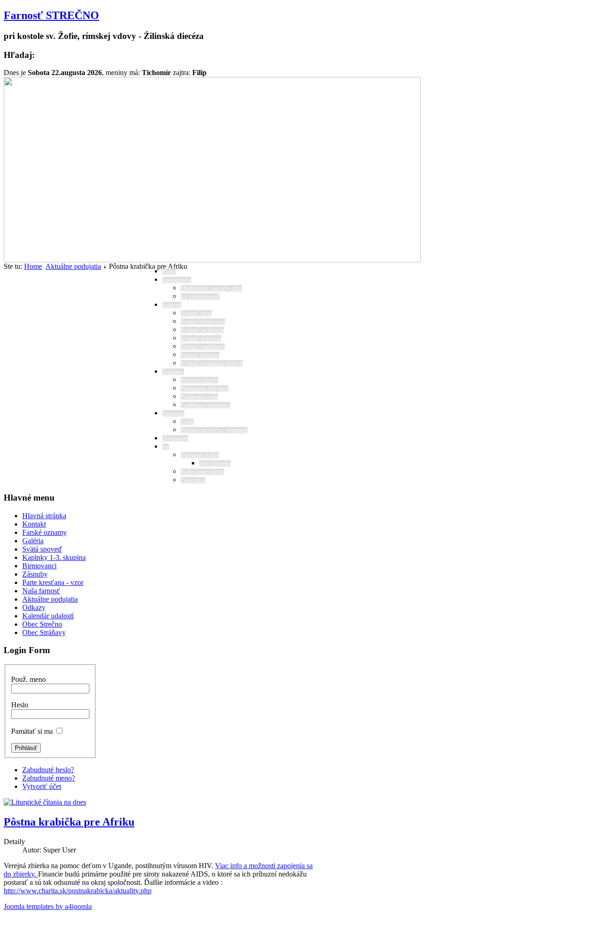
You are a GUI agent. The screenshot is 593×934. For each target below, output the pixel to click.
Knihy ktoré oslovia (202, 472)
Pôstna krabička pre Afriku (69, 822)
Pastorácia (173, 413)
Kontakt (34, 524)
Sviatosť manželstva (203, 346)
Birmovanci (39, 566)
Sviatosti (171, 305)
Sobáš (187, 422)
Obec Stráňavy (44, 632)
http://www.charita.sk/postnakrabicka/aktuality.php (77, 891)
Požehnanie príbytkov (204, 388)
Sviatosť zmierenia (201, 338)
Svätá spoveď (42, 549)
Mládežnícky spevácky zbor (211, 288)
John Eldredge (215, 463)
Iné (165, 447)
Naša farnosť (41, 591)
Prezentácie (193, 480)
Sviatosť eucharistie (202, 330)
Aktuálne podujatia (73, 266)
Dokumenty (175, 438)
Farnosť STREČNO (51, 15)
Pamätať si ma (32, 731)
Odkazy (33, 607)
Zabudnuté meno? (48, 778)
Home (33, 266)
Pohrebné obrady (199, 380)
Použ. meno (28, 679)
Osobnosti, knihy (200, 455)
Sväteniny (173, 372)
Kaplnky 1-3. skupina (54, 557)
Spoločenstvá (176, 280)
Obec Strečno (42, 624)
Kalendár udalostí (48, 616)
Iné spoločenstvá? (200, 296)
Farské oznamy (44, 532)
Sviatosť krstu (196, 313)
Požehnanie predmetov (205, 405)
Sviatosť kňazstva (200, 355)
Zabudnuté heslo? (48, 770)
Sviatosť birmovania (203, 321)
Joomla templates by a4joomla (48, 906)
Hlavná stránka (44, 516)
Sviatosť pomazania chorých (212, 363)
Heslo (19, 705)
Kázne (169, 271)
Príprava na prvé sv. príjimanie (214, 430)
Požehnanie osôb (199, 397)
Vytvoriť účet (41, 786)
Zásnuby (35, 574)
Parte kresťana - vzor (52, 582)
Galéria (33, 541)
